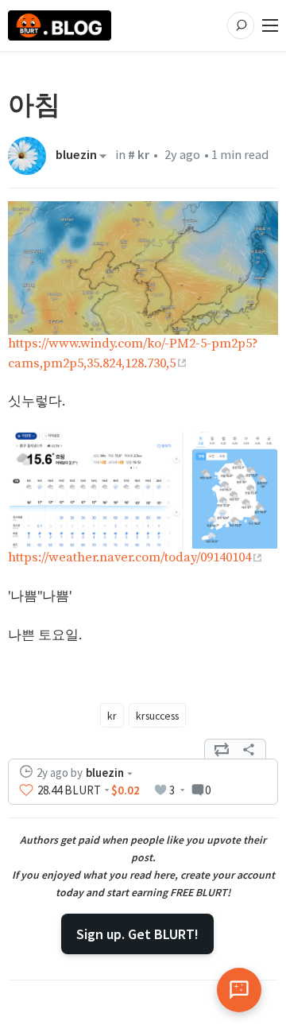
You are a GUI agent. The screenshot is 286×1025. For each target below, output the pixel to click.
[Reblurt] (221, 749)
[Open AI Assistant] (239, 990)
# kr (138, 154)
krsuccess (157, 716)
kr (112, 716)
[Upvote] (26, 790)
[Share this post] (249, 749)
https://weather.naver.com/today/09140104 (129, 557)
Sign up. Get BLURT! (137, 934)
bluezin (76, 156)
